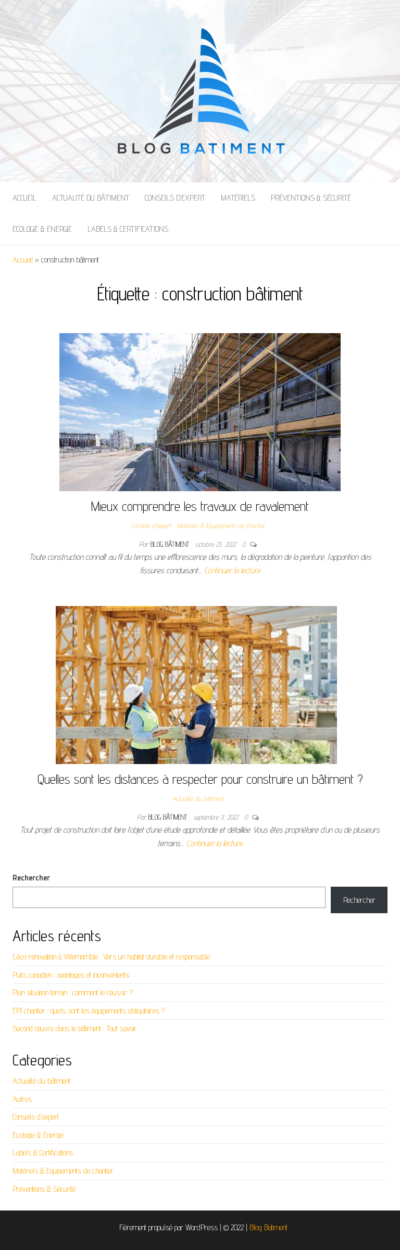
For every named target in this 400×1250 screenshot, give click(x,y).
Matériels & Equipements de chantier (221, 525)
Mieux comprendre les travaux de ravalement (200, 506)
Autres (22, 1099)
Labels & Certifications (128, 229)
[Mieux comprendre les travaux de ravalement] (200, 411)
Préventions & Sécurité (311, 198)
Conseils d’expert (175, 198)
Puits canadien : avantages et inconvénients (70, 975)
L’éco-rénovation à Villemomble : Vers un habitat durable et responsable (111, 957)
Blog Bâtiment (171, 544)
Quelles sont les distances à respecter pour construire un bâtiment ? (200, 779)
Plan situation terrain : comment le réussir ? (72, 992)
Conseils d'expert (151, 525)
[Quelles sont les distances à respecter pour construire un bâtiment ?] (196, 684)
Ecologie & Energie (42, 229)
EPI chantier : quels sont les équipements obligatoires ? (88, 1011)
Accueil (24, 198)
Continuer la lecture (232, 570)
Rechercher (31, 878)
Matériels (238, 198)
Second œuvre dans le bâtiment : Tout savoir (74, 1028)
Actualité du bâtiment (90, 198)
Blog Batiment (268, 1227)
